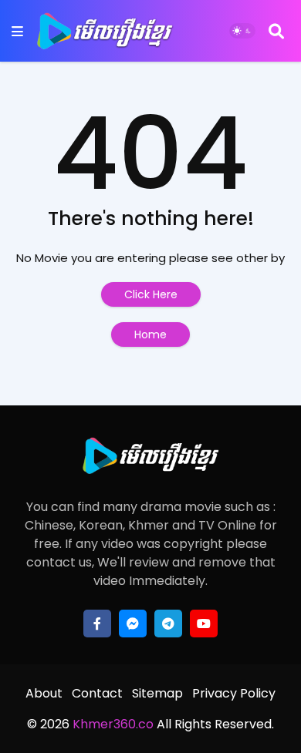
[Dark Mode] (242, 31)
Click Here (151, 294)
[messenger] (133, 623)
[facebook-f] (97, 623)
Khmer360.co (111, 724)
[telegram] (168, 623)
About (44, 693)
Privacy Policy (234, 693)
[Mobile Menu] (17, 31)
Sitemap (157, 693)
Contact (97, 693)
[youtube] (204, 623)
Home (150, 334)
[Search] (276, 31)
